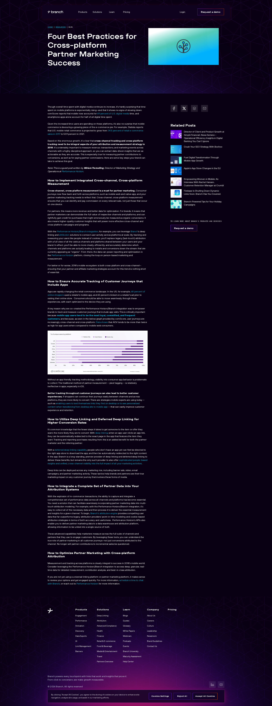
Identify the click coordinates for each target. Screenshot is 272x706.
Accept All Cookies (205, 696)
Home (50, 27)
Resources (61, 27)
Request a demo (210, 11)
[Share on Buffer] (194, 108)
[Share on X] (184, 108)
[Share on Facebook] (174, 108)
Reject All (182, 696)
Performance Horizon (72, 171)
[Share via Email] (204, 108)
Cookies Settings (160, 696)
